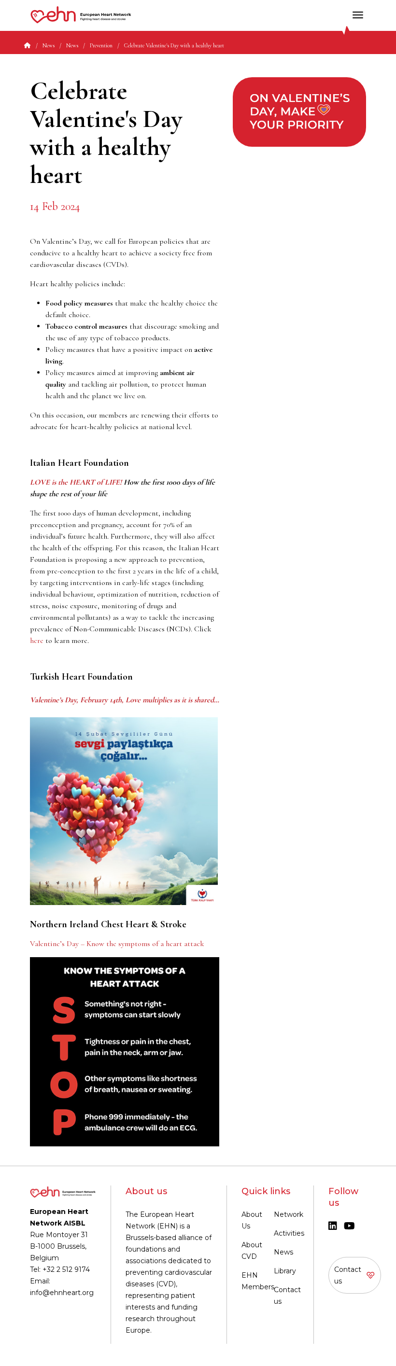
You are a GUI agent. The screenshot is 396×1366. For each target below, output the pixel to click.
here (36, 640)
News (283, 1252)
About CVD (251, 1251)
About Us (251, 1220)
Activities (289, 1233)
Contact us (287, 1295)
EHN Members (257, 1281)
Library (285, 1271)
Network (288, 1214)
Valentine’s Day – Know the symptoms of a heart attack (117, 943)
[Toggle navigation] (358, 15)
